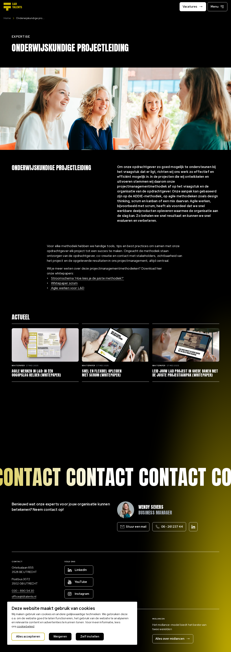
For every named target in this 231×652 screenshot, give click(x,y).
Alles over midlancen (169, 639)
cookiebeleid (25, 626)
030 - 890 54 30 (23, 591)
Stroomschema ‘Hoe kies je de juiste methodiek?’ (87, 278)
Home (7, 18)
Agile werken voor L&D (67, 288)
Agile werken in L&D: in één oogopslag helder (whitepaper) (36, 373)
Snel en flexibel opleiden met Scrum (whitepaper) (101, 373)
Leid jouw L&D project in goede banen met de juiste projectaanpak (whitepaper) (185, 373)
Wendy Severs (150, 507)
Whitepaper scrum (64, 283)
